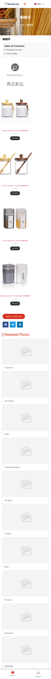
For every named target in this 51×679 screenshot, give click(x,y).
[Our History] (25, 385)
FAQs (7, 434)
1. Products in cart (13, 49)
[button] (5, 325)
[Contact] (25, 517)
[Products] (25, 584)
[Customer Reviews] (25, 451)
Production (9, 633)
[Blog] (25, 550)
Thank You (9, 367)
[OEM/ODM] (25, 650)
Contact (8, 533)
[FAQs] (25, 418)
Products (8, 600)
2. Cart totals (10, 53)
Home (21, 24)
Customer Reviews (12, 467)
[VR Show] (25, 484)
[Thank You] (25, 351)
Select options (15, 138)
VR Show (8, 500)
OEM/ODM (9, 666)
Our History (9, 401)
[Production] (25, 617)
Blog (6, 567)
